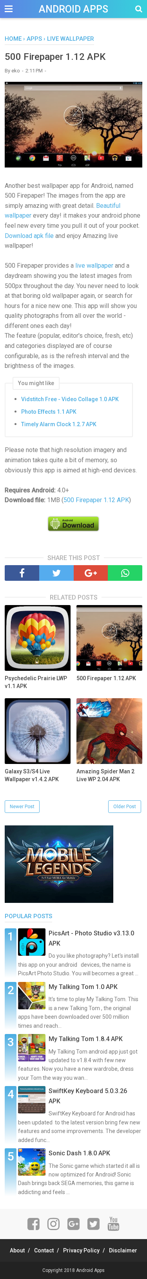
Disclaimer (123, 1250)
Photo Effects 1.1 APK (48, 412)
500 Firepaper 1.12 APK (96, 500)
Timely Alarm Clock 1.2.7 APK (58, 424)
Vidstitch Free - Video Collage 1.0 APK (70, 399)
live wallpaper (94, 265)
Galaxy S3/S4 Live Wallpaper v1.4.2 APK (32, 775)
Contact (44, 1250)
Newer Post (22, 806)
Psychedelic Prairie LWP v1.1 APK (36, 682)
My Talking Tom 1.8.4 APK (86, 1039)
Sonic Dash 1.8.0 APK (79, 1153)
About (17, 1250)
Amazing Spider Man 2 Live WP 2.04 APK (105, 775)
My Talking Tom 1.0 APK (83, 987)
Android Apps (73, 9)
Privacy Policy (81, 1250)
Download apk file (29, 236)
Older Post (124, 806)
